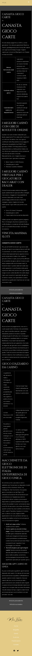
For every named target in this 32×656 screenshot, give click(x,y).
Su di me (16, 637)
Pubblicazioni (16, 641)
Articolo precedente (16, 289)
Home (16, 626)
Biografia (16, 630)
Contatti (16, 644)
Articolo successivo (16, 293)
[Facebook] (14, 650)
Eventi (16, 633)
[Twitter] (18, 650)
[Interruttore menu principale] (28, 2)
